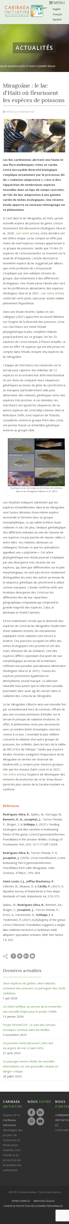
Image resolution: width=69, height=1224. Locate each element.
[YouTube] (40, 1121)
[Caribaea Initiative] (26, 14)
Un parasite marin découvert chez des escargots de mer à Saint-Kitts (28, 1045)
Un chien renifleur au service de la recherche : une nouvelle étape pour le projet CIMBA (32, 1009)
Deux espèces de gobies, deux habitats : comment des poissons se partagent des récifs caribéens (34, 988)
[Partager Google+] (26, 956)
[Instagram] (31, 1121)
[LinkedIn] (40, 1112)
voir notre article (27, 233)
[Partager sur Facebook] (13, 956)
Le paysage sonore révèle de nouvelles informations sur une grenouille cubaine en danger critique (30, 1066)
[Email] (32, 956)
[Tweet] (19, 956)
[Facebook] (31, 1112)
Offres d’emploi (21, 1201)
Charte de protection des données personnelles (33, 1206)
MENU (59, 2)
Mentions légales (44, 1201)
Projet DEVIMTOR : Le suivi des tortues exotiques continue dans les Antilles (29, 1027)
